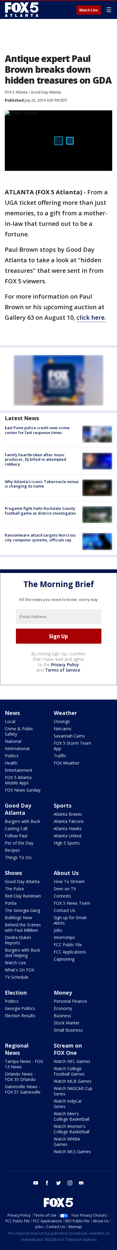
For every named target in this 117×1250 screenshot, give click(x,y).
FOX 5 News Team (72, 903)
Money (63, 992)
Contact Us (64, 910)
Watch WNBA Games (67, 1141)
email (81, 1183)
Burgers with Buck (22, 821)
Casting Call (16, 828)
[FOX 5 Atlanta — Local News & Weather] (22, 9)
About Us (66, 872)
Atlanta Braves (68, 814)
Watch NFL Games (72, 1061)
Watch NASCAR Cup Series (73, 1091)
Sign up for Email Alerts (70, 920)
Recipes (12, 850)
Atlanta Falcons (69, 821)
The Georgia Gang (22, 910)
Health (11, 763)
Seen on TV (65, 888)
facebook (47, 1183)
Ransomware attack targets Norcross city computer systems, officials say (40, 537)
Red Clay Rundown (23, 896)
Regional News (16, 1049)
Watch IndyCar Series (68, 1103)
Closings (62, 721)
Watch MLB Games (73, 1081)
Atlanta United (67, 836)
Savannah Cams (69, 736)
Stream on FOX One (68, 1049)
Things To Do (18, 857)
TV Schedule (16, 977)
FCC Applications (70, 952)
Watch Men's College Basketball (71, 1116)
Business (62, 1015)
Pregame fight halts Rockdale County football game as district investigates (40, 511)
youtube (35, 1183)
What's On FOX (19, 970)
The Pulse (14, 888)
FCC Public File (68, 944)
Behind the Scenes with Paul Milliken (23, 927)
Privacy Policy (65, 664)
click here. (91, 317)
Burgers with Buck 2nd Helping (22, 952)
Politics (12, 756)
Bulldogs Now (18, 917)
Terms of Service (62, 670)
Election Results (20, 1015)
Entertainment (18, 770)
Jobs (58, 930)
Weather (65, 712)
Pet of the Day (19, 843)
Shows (13, 872)
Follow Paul (16, 836)
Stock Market (67, 1023)
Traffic (60, 756)
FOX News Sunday (22, 790)
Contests (62, 896)
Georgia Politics (20, 1008)
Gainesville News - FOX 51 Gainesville (22, 1089)
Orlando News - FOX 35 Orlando (20, 1076)
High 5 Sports (67, 843)
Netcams (62, 728)
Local (10, 721)
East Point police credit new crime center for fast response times (37, 430)
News (12, 712)
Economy (63, 1008)
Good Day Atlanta (46, 92)
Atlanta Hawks (68, 828)
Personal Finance (70, 1001)
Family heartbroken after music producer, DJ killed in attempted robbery (35, 459)
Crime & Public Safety (19, 731)
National (13, 741)
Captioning (64, 959)
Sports (62, 805)
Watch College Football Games (69, 1071)
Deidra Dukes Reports (18, 940)
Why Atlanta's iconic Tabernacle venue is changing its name (42, 484)
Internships (64, 937)
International (17, 748)
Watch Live (88, 10)
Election (16, 992)
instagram (70, 1183)
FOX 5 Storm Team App (72, 745)
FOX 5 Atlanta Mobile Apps (18, 780)
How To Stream (69, 881)
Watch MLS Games (72, 1151)
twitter (58, 1183)
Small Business (68, 1030)
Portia (10, 903)
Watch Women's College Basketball (71, 1129)
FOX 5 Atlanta (16, 92)
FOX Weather (67, 763)
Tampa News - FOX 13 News (24, 1064)
